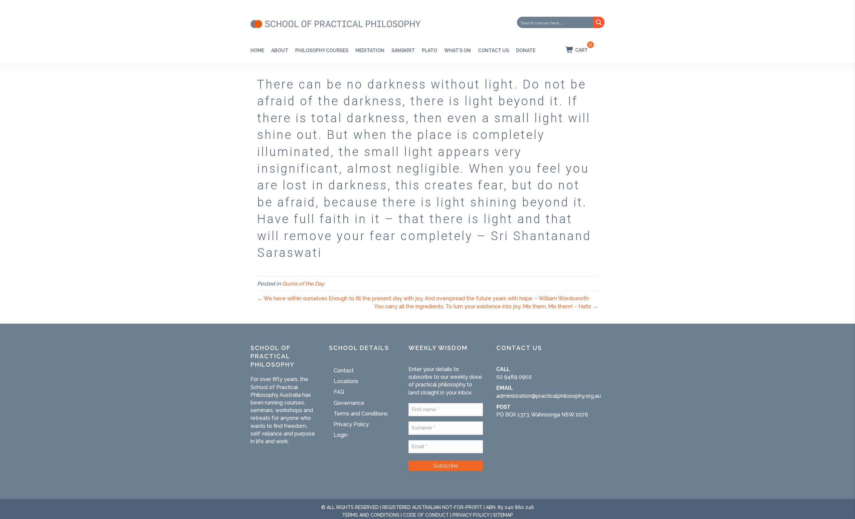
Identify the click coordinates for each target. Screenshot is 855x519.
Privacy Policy (351, 424)
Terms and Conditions (361, 413)
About (279, 50)
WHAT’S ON (457, 50)
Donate (525, 50)
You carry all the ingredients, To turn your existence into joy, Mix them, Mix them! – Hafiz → (486, 306)
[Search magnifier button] (599, 22)
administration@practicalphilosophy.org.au (548, 396)
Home (257, 50)
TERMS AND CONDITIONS (370, 515)
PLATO (429, 50)
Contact (344, 370)
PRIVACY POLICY (471, 515)
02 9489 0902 (514, 377)
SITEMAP (503, 515)
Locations (346, 381)
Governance (349, 403)
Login (341, 435)
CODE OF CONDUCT (426, 515)
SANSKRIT (403, 50)
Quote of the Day (303, 284)
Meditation (369, 50)
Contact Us (493, 50)
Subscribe (445, 466)
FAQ (339, 392)
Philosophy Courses (321, 50)
